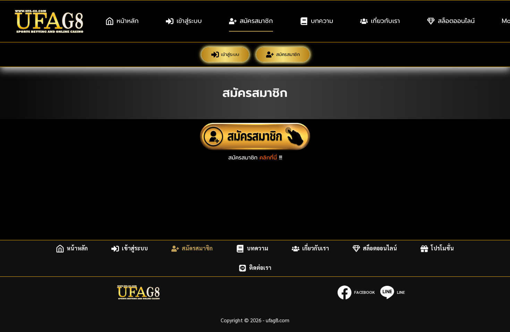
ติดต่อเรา (260, 268)
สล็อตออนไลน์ (456, 21)
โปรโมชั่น (442, 248)
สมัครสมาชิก (256, 21)
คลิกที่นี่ (268, 157)
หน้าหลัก (128, 21)
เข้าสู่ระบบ (189, 21)
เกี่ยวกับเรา (385, 21)
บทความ (322, 21)
